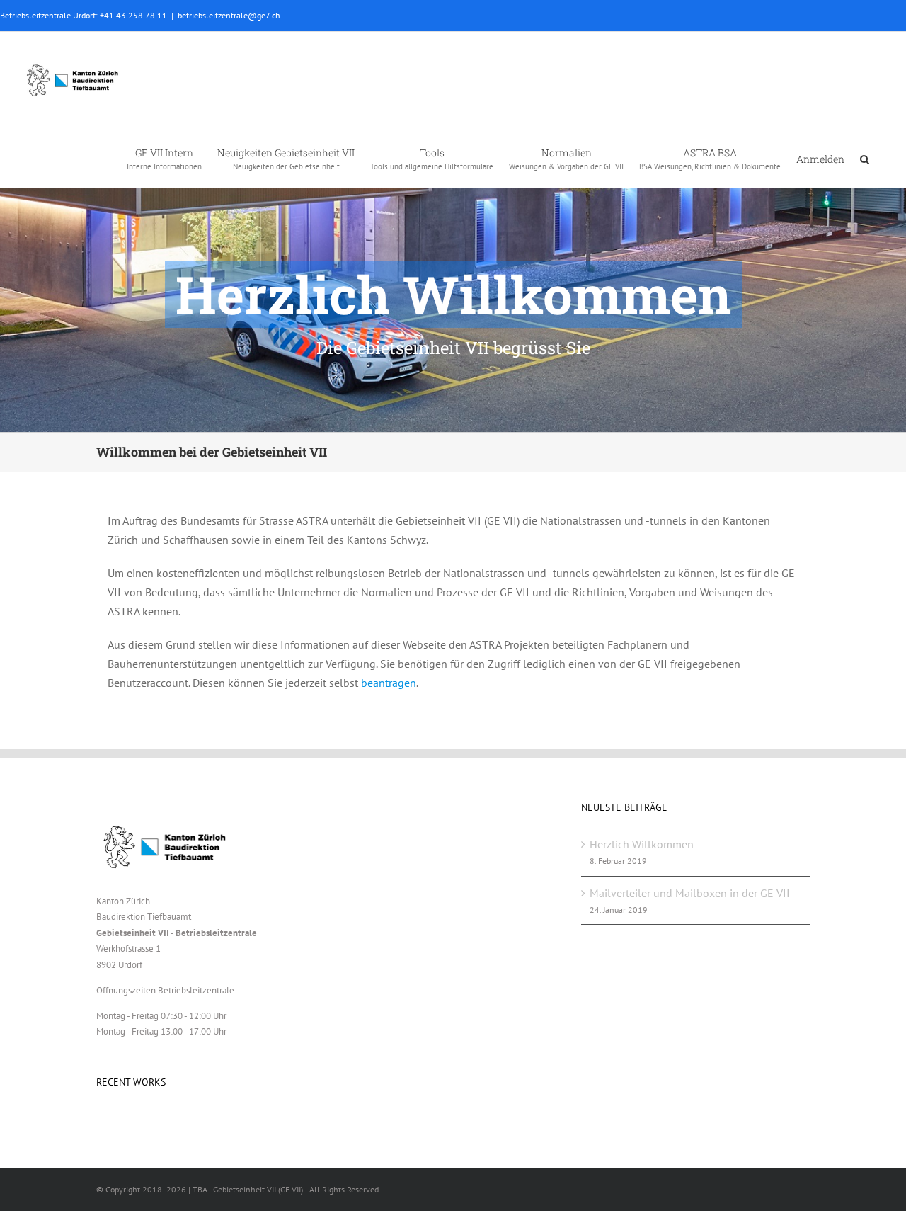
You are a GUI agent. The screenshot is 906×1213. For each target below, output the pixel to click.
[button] (864, 158)
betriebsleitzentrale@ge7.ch (229, 15)
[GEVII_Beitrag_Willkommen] (453, 216)
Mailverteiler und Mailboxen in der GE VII (690, 893)
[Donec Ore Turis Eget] (97, 1121)
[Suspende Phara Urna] (102, 1121)
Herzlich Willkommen (642, 844)
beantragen (388, 683)
